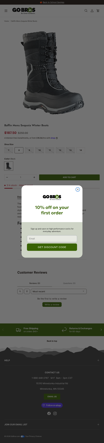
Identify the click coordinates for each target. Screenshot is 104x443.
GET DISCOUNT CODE (52, 247)
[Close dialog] (78, 189)
